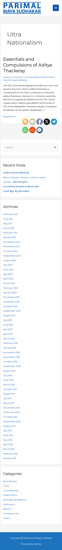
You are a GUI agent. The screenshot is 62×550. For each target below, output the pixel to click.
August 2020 (9, 260)
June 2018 (8, 380)
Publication (9, 504)
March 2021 (8, 228)
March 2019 (8, 338)
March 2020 (9, 283)
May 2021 (7, 223)
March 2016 (8, 449)
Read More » (9, 116)
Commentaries (31, 77)
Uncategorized (11, 513)
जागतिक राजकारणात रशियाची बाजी (16, 173)
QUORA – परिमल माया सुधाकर (15, 182)
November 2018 (11, 357)
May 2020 (8, 274)
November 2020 (11, 246)
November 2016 (11, 412)
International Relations (14, 500)
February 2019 (10, 343)
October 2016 (10, 417)
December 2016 (11, 408)
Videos (6, 518)
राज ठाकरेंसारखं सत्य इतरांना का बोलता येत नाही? (21, 186)
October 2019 (10, 306)
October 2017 (10, 389)
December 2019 (11, 297)
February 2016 (10, 454)
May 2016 (7, 440)
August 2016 (9, 426)
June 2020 (8, 269)
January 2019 (9, 348)
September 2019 (11, 311)
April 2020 (8, 278)
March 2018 (9, 384)
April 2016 (8, 444)
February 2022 (10, 214)
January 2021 (9, 237)
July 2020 (8, 265)
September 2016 (11, 421)
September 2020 (12, 256)
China (6, 486)
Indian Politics (47, 77)
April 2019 (8, 334)
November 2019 (11, 302)
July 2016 (7, 430)
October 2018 (10, 361)
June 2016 (8, 435)
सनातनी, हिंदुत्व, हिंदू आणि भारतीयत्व (16, 191)
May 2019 (7, 329)
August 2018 (9, 371)
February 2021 (10, 232)
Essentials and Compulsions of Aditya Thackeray (27, 65)
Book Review (10, 481)
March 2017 (8, 403)
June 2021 (8, 219)
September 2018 (12, 366)
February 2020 (10, 288)
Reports (7, 509)
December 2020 (11, 242)
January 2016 (9, 458)
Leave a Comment (12, 77)
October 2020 (10, 251)
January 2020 (10, 292)
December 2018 (11, 352)
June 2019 (8, 325)
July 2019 (7, 320)
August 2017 (9, 394)
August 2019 (9, 315)
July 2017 (7, 398)
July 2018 (7, 375)
